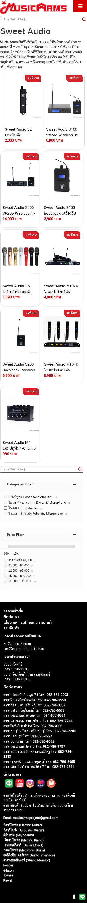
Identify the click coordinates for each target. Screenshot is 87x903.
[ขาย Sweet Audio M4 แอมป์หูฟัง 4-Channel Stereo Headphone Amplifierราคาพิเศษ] (21, 413)
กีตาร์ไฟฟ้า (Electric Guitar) (22, 825)
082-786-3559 (55, 700)
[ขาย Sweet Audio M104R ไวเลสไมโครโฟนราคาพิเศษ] (62, 335)
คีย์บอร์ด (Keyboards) (18, 835)
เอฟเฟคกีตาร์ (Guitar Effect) (23, 845)
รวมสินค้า (11, 628)
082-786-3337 (54, 705)
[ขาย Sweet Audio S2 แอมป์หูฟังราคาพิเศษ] (23, 100)
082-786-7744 (61, 721)
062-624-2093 (57, 695)
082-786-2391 (63, 766)
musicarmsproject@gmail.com (35, 818)
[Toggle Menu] (80, 6)
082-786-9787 (54, 746)
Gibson (8, 870)
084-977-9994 (54, 715)
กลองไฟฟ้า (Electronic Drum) (24, 850)
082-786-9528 (44, 741)
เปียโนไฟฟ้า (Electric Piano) (23, 840)
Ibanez (8, 875)
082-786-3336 (51, 726)
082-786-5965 (64, 762)
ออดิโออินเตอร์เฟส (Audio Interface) (29, 855)
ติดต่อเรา (11, 616)
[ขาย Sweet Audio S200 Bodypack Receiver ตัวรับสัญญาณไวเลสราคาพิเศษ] (21, 335)
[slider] (6, 546)
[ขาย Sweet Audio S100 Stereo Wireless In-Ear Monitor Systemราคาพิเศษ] (64, 100)
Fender (8, 865)
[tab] (41, 484)
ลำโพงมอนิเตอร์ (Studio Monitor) (26, 860)
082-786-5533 (53, 710)
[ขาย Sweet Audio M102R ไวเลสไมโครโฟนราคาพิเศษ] (62, 256)
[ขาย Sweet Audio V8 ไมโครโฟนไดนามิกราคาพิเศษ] (21, 256)
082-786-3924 (41, 736)
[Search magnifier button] (80, 469)
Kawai (7, 880)
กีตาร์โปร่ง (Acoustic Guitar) (23, 830)
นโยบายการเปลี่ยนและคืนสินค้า (28, 622)
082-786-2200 (65, 731)
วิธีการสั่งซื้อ (13, 611)
